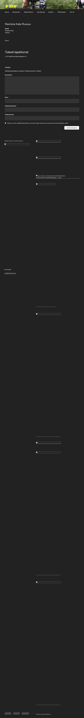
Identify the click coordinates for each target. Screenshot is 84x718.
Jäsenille (50, 12)
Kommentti (8, 75)
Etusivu (7, 12)
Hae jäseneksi (41, 12)
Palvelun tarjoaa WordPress (43, 714)
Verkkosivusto (9, 114)
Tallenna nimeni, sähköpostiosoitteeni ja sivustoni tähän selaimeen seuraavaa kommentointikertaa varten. (37, 123)
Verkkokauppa (62, 12)
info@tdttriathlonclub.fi (10, 273)
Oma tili (72, 12)
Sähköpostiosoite (11, 106)
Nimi (7, 97)
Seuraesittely (16, 12)
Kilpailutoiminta (28, 12)
